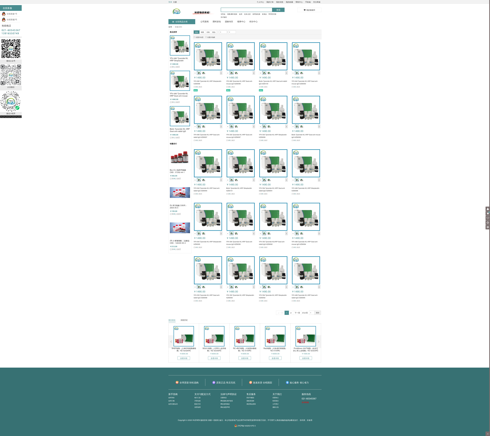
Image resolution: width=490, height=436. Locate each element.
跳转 (317, 312)
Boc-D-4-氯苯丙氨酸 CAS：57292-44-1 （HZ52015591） (178, 171)
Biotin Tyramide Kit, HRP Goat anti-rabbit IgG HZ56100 (180, 130)
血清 (240, 14)
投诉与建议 (250, 397)
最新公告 (276, 407)
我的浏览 (279, 2)
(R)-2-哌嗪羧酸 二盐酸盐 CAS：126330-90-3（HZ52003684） (179, 241)
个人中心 (260, 2)
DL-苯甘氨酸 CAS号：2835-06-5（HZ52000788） (178, 206)
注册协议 (223, 397)
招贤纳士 (276, 397)
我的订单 (270, 2)
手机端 (308, 2)
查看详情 (183, 358)
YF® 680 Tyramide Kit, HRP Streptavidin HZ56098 (179, 59)
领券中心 (241, 21)
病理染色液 (256, 14)
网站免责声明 (225, 407)
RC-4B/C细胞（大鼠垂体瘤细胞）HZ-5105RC (244, 349)
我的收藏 (289, 2)
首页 (170, 26)
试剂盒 (223, 14)
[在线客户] (465, 26)
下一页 (297, 312)
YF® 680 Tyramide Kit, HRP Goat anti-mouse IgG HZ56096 (179, 94)
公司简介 (276, 404)
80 (174, 214)
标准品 (264, 14)
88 (174, 178)
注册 (175, 2)
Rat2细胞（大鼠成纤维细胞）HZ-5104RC (275, 349)
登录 (170, 2)
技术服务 (224, 17)
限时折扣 (217, 21)
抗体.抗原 (247, 14)
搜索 (278, 9)
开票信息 (197, 401)
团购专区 (229, 21)
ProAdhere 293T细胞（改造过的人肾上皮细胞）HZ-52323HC (305, 349)
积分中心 (253, 21)
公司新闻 (204, 21)
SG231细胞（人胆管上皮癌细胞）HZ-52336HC (214, 349)
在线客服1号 (11, 13)
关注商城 (316, 2)
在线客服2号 (11, 19)
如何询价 (171, 397)
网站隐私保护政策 (226, 401)
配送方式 (197, 404)
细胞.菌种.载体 (232, 14)
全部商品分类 (181, 21)
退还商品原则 (251, 404)
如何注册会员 (173, 404)
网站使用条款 (225, 404)
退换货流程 (250, 401)
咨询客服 (305, 402)
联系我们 (276, 401)
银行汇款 (197, 397)
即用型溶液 (272, 14)
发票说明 (197, 407)
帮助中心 (299, 2)
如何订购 (171, 401)
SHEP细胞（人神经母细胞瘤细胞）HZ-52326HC (184, 349)
